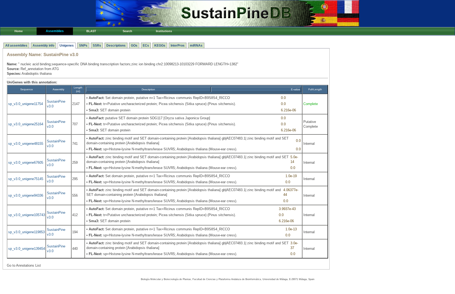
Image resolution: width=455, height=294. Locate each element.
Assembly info (43, 45)
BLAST (91, 31)
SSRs (97, 45)
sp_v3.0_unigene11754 (25, 104)
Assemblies (55, 31)
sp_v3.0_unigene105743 (26, 215)
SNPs (83, 45)
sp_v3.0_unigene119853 (26, 232)
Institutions (164, 31)
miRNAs (196, 45)
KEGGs (159, 45)
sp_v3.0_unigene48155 (25, 144)
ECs (146, 45)
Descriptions (116, 45)
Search (127, 31)
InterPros (178, 45)
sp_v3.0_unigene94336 (25, 195)
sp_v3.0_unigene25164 (25, 124)
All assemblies (16, 45)
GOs (134, 45)
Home (18, 31)
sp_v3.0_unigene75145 (25, 179)
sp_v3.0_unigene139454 (26, 249)
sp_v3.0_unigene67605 (25, 163)
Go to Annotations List (24, 265)
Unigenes (67, 45)
